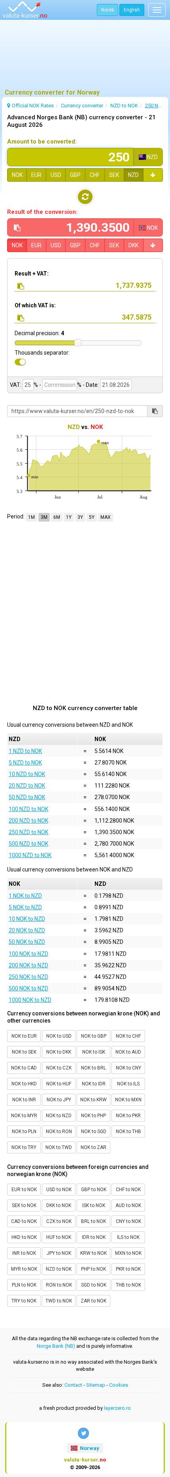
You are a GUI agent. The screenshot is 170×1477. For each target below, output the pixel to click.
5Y (91, 517)
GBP (75, 175)
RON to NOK (59, 1285)
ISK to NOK (93, 1205)
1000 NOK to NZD (30, 1000)
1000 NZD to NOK (30, 855)
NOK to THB (128, 1131)
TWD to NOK (58, 1301)
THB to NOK (128, 1285)
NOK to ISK (93, 1052)
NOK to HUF (58, 1084)
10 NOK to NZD (27, 919)
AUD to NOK (128, 1205)
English (132, 10)
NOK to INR (24, 1099)
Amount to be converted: (42, 141)
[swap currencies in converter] (85, 197)
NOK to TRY (23, 1147)
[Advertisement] (85, 57)
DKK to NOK (58, 1205)
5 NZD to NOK (25, 762)
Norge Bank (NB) (56, 1346)
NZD (133, 175)
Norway (89, 1448)
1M (31, 517)
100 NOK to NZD (28, 954)
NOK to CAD (24, 1068)
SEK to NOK (24, 1205)
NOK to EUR (24, 1036)
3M (44, 517)
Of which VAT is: (35, 305)
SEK (114, 175)
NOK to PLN (24, 1131)
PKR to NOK (128, 1269)
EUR (36, 175)
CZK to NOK (59, 1221)
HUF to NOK (58, 1237)
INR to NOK (24, 1253)
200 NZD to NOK (28, 820)
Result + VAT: (32, 273)
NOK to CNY (128, 1068)
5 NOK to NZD (25, 907)
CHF (95, 175)
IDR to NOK (94, 1237)
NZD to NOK (59, 1269)
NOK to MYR (24, 1115)
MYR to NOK (24, 1269)
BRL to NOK (93, 1221)
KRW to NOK (93, 1253)
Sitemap (95, 1385)
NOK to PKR (128, 1115)
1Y (69, 517)
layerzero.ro (117, 1408)
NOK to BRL (93, 1068)
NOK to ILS (128, 1084)
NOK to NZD (59, 1115)
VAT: (15, 385)
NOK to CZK (59, 1068)
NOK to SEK (24, 1052)
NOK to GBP (93, 1036)
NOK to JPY (59, 1099)
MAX (105, 517)
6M (56, 517)
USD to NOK (59, 1189)
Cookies (118, 1385)
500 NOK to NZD (28, 988)
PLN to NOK (24, 1285)
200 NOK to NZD (28, 965)
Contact (73, 1385)
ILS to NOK (128, 1237)
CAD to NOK (24, 1221)
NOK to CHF (128, 1036)
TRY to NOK (23, 1301)
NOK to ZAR (93, 1147)
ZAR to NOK (93, 1301)
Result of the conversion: (42, 211)
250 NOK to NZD (28, 977)
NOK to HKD (24, 1084)
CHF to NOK (128, 1189)
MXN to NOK (128, 1253)
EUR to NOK (24, 1189)
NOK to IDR (94, 1084)
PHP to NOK (93, 1269)
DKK (133, 245)
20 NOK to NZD (27, 930)
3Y (80, 517)
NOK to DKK (58, 1052)
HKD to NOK (24, 1237)
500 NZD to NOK (28, 843)
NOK (17, 175)
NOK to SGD (93, 1131)
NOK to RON (59, 1131)
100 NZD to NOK (28, 809)
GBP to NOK (93, 1189)
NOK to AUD (128, 1052)
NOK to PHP (93, 1115)
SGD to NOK (93, 1285)
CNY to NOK (128, 1221)
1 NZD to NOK (25, 751)
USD (56, 175)
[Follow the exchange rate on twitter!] (83, 1433)
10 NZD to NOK (27, 774)
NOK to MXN (128, 1099)
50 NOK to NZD (27, 942)
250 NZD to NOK (28, 832)
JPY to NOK (59, 1253)
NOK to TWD (58, 1147)
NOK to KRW (93, 1099)
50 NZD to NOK (27, 797)
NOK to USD (59, 1036)
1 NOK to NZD (25, 896)
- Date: (91, 385)
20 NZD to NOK (27, 785)
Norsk (107, 10)
